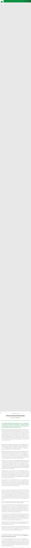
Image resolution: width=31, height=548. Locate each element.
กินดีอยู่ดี (13, 413)
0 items (26, 1)
